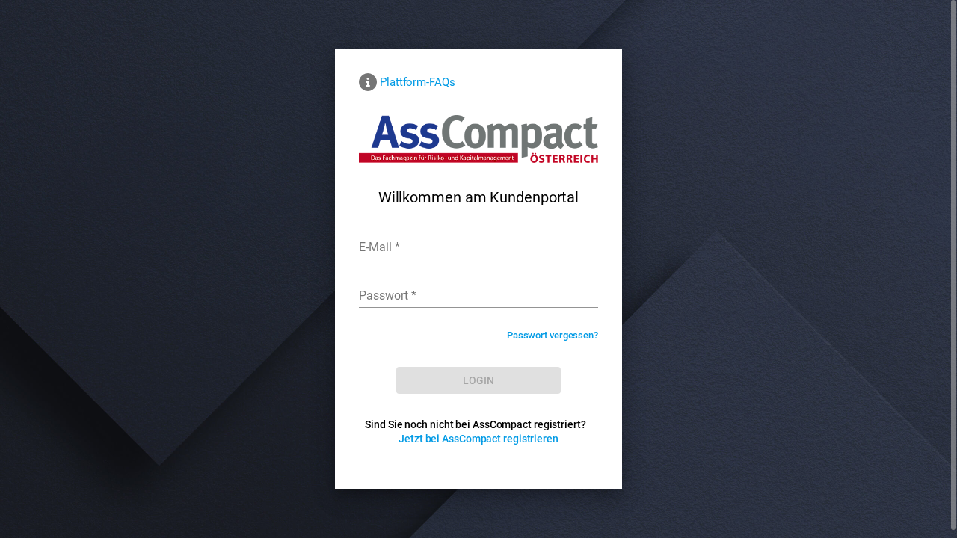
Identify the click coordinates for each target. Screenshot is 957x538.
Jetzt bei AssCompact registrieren (478, 439)
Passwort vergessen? (552, 335)
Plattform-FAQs (417, 82)
